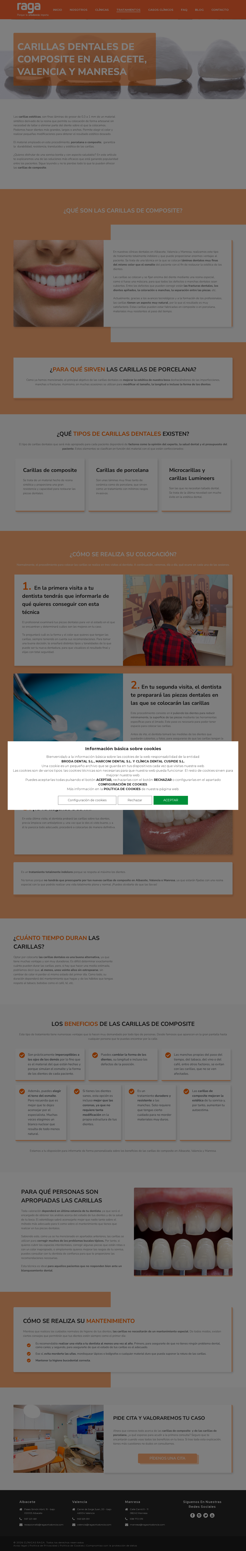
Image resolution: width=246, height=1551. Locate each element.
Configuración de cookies (87, 800)
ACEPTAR (170, 800)
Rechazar (135, 800)
